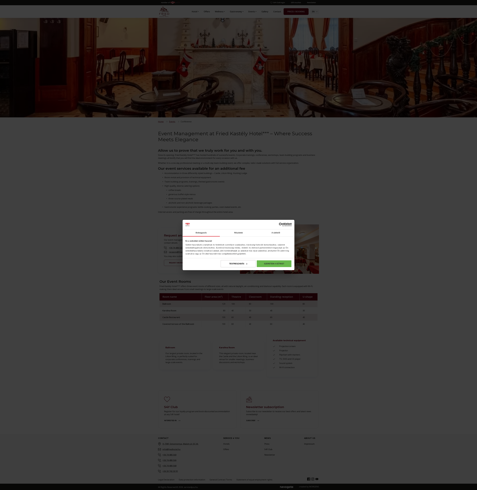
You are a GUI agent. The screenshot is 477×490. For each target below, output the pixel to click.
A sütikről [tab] (276, 233)
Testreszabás (236, 264)
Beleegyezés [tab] (201, 233)
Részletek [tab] (238, 233)
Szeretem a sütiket (274, 264)
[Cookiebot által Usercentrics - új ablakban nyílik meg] (281, 224)
